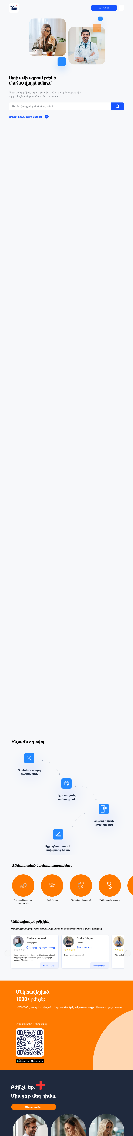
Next (128, 953)
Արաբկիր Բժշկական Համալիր (42, 947)
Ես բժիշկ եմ (104, 8)
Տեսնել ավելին (49, 965)
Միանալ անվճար (33, 1107)
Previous (8, 953)
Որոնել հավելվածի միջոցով (26, 116)
